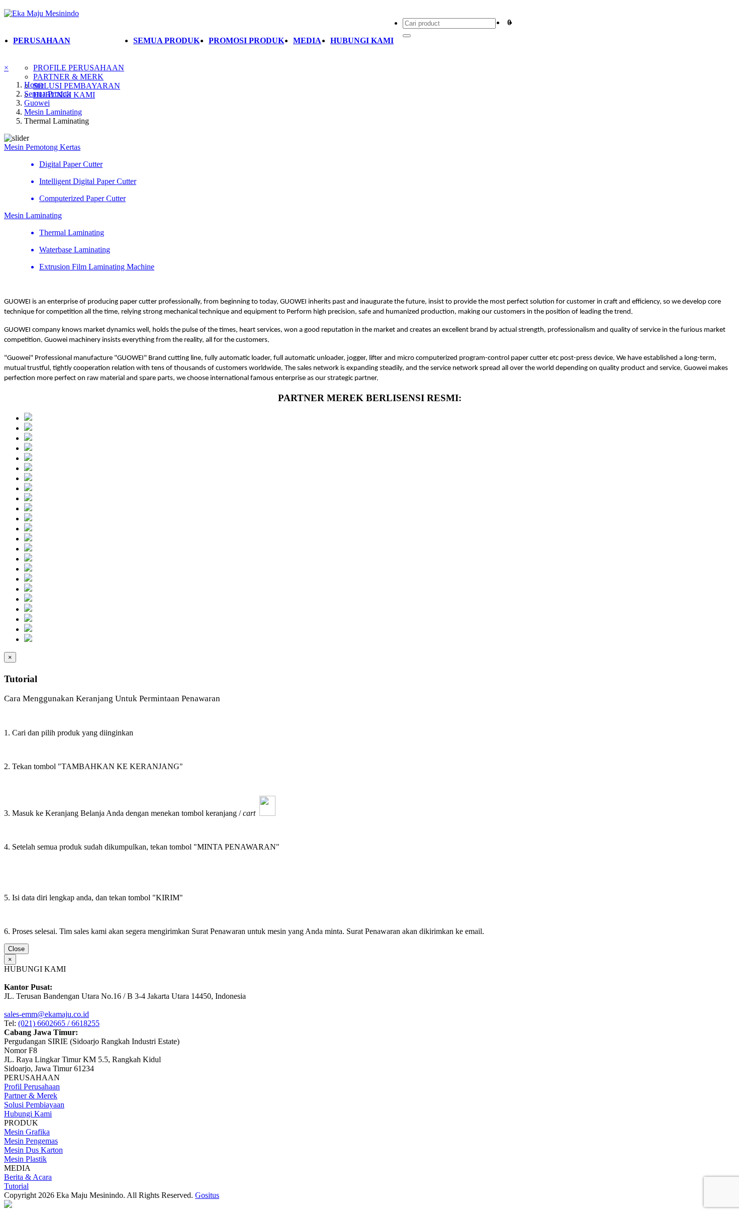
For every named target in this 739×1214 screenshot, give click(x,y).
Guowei (37, 103)
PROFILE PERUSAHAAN (78, 67)
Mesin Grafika (27, 1132)
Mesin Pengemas (31, 1141)
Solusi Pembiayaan (34, 1104)
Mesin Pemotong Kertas (42, 147)
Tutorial (16, 1186)
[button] (68, 40)
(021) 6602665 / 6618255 (59, 1023)
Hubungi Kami (28, 1113)
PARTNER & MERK (68, 76)
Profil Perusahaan (32, 1086)
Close (16, 949)
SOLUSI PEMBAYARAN (76, 85)
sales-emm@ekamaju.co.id (46, 1014)
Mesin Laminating (53, 112)
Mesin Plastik (25, 1159)
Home (34, 84)
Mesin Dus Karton (33, 1150)
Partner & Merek (30, 1095)
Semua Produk (47, 93)
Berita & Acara (28, 1177)
